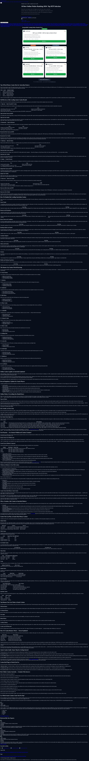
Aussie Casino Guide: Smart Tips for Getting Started (39, 25)
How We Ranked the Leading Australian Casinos (44, 23)
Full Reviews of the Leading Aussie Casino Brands (27, 23)
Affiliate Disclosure (13, 752)
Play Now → (44, 41)
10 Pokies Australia (6, 1)
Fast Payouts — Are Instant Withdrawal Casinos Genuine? (38, 24)
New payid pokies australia (33, 659)
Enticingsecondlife (3, 0)
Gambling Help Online (6, 748)
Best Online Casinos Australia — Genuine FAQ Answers (70, 25)
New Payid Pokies (25, 1)
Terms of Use (7, 752)
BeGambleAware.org (53, 81)
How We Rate (18, 752)
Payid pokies (33, 513)
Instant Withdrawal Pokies (18, 1)
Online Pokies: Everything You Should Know (20, 24)
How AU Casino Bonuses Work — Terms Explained (21, 25)
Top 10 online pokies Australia (34, 429)
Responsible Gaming (24, 752)
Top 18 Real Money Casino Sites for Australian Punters (9, 23)
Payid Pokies (11, 1)
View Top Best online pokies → (26, 16)
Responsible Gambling (15, 748)
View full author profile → (4, 715)
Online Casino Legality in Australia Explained (74, 23)
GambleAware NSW (23, 748)
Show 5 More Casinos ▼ (44, 79)
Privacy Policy (2, 752)
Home (1, 1)
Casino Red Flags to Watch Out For (54, 25)
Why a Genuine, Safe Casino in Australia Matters (56, 24)
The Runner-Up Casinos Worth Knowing (60, 23)
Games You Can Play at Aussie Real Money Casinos (74, 24)
